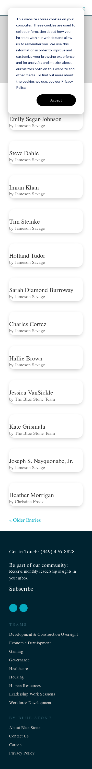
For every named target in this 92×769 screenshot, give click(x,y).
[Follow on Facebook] (13, 608)
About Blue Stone (24, 727)
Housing (16, 676)
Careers (15, 744)
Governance (19, 659)
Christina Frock (29, 501)
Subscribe (21, 588)
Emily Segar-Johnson (35, 119)
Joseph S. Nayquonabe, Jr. (41, 461)
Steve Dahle (24, 153)
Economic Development (30, 642)
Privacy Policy (21, 753)
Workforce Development (30, 702)
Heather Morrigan (31, 495)
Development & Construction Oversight (43, 634)
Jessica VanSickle (31, 392)
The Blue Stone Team (35, 399)
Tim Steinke (24, 221)
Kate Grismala (27, 426)
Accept (56, 100)
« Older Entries (25, 519)
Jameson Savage (30, 125)
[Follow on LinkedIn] (23, 608)
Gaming (16, 651)
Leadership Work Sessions (32, 694)
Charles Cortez (28, 324)
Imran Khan (24, 187)
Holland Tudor (27, 255)
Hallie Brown (25, 358)
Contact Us (19, 735)
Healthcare (18, 668)
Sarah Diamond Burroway (41, 290)
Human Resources (25, 685)
